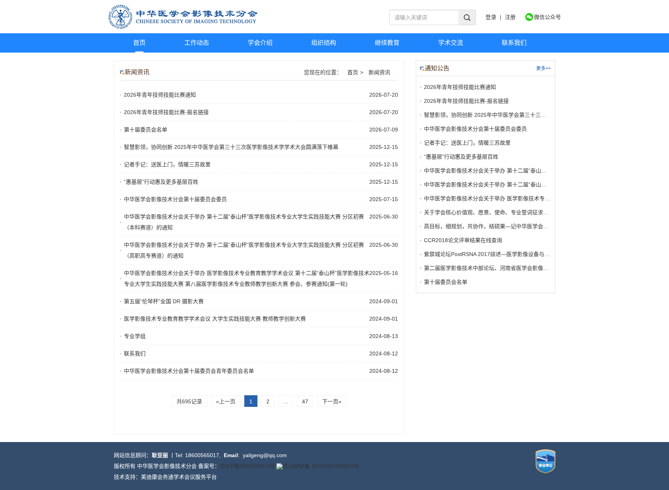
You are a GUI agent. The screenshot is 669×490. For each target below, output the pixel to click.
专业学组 (135, 336)
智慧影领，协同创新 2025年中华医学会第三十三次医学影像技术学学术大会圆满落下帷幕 (231, 147)
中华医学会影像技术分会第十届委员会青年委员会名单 (189, 371)
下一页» (331, 401)
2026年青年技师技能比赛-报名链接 (166, 112)
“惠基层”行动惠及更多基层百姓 (161, 182)
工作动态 (196, 42)
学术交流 (450, 42)
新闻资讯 (379, 72)
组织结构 (323, 42)
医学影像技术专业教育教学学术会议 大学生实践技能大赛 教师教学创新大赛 (215, 319)
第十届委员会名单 (145, 129)
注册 (510, 17)
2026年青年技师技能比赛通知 (160, 95)
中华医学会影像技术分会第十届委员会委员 (175, 199)
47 (305, 401)
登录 (490, 17)
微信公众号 (547, 17)
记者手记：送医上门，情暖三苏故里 (167, 164)
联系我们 (514, 42)
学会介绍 (260, 42)
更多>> (543, 68)
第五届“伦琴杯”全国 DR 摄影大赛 (164, 301)
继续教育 (387, 42)
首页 (139, 42)
